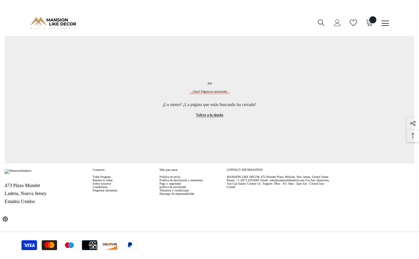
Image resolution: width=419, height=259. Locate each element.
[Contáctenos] (196, 26)
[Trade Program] (184, 26)
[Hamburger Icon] (385, 23)
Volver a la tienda (209, 115)
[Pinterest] (5, 219)
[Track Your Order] (208, 26)
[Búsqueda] (321, 23)
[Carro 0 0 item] (369, 22)
